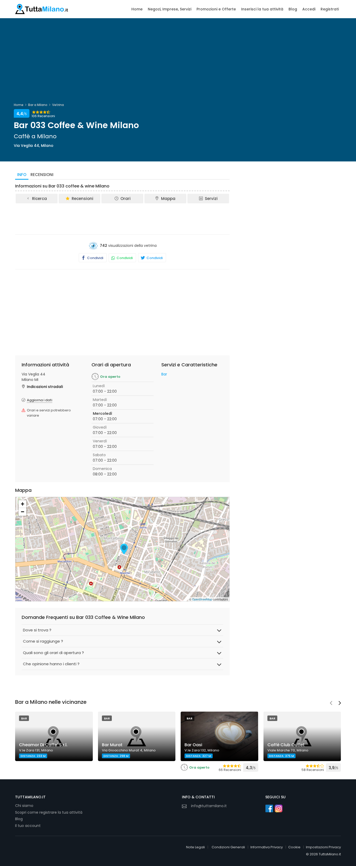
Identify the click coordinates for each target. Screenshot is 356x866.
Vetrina (58, 105)
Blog (293, 9)
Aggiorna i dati (39, 400)
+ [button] (22, 504)
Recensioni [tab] (41, 174)
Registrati (330, 9)
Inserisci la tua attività (262, 9)
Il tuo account (28, 825)
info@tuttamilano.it (209, 805)
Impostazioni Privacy (323, 847)
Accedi (308, 9)
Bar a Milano (37, 105)
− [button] (22, 512)
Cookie (294, 847)
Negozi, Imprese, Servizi (169, 9)
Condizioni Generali (228, 847)
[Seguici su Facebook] (269, 808)
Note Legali (195, 847)
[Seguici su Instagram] (279, 808)
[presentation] (331, 703)
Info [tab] (21, 174)
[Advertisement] (122, 218)
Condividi (94, 257)
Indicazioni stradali (45, 386)
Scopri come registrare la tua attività (48, 812)
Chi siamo (24, 805)
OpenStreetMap (202, 599)
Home (137, 9)
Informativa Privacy (266, 847)
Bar (164, 374)
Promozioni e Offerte (216, 9)
